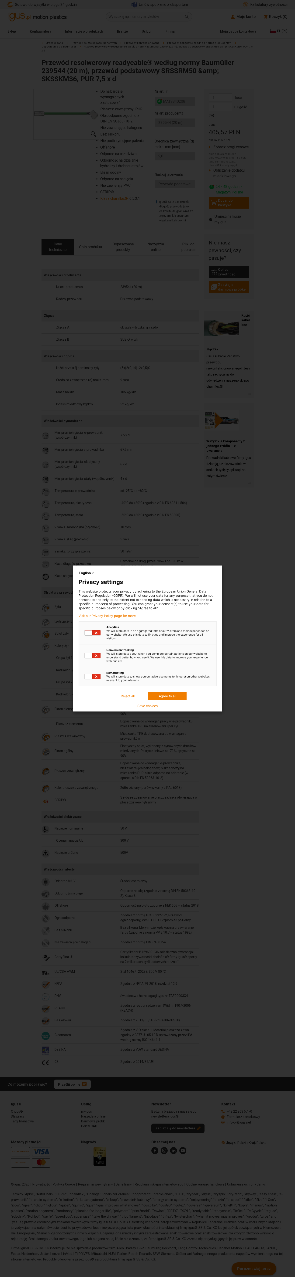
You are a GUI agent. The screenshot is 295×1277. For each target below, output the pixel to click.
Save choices (147, 706)
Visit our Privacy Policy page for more (107, 616)
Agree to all (167, 696)
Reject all (128, 696)
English (85, 573)
